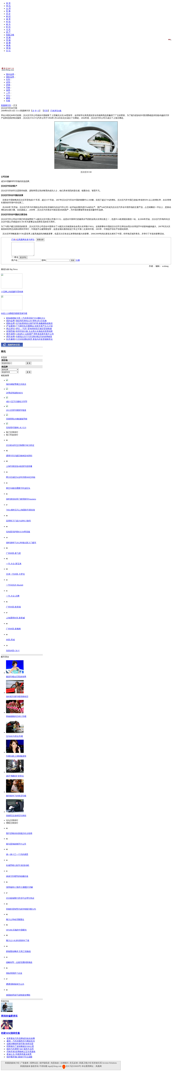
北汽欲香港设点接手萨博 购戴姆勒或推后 (34, 323)
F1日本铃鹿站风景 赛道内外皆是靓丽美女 (34, 339)
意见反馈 (74, 1063)
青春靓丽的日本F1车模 (16, 716)
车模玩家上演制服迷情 (16, 756)
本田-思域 (10, 640)
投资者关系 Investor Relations (104, 1063)
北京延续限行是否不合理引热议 (20, 898)
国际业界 (10, 77)
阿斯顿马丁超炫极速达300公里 (20, 1046)
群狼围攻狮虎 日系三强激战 (18, 951)
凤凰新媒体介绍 (12, 1063)
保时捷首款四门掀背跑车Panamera (21, 499)
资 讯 (8, 6)
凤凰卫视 (10, 35)
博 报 (8, 48)
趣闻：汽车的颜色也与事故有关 (21, 1041)
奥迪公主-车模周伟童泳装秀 (19, 1054)
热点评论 (11, 329)
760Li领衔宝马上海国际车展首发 (20, 510)
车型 (8, 80)
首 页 (8, 3)
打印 (46, 111)
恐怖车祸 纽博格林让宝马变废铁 (21, 1052)
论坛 (8, 95)
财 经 (8, 16)
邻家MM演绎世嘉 (10, 1033)
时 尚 (8, 27)
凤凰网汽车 (6, 105)
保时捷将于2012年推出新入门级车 (21, 543)
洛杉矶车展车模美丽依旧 (17, 696)
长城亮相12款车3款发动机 (17, 865)
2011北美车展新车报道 (16, 410)
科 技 (8, 22)
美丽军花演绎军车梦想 (16, 816)
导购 (8, 87)
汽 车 (8, 30)
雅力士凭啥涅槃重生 (15, 919)
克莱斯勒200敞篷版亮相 (16, 419)
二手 (8, 93)
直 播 (8, 43)
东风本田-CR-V (13, 651)
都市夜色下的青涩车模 (16, 796)
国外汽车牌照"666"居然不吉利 (20, 1049)
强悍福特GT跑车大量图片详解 (19, 887)
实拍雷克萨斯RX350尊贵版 (18, 532)
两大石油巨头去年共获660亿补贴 (20, 477)
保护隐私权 (44, 1063)
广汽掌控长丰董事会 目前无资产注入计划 (34, 326)
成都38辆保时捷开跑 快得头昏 (20, 1044)
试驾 (8, 82)
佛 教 (8, 45)
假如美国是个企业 (14, 973)
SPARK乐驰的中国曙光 (16, 930)
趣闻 (8, 98)
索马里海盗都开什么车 (16, 844)
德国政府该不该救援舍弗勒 (18, 995)
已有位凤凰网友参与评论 (23, 239)
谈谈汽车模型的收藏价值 (17, 876)
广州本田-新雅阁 (13, 629)
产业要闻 (11, 326)
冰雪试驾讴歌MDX (14, 393)
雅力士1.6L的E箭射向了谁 (17, 940)
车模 (8, 101)
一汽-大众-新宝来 (13, 564)
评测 (8, 85)
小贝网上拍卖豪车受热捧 (12, 292)
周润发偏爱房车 (9, 1016)
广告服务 (25, 1063)
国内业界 (10, 74)
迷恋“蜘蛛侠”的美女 (15, 776)
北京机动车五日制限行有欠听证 (20, 445)
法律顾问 (64, 1063)
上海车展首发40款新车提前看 (19, 466)
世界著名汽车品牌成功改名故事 (21, 1038)
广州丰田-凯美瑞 (13, 607)
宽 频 (8, 37)
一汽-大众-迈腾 (12, 596)
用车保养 (11, 336)
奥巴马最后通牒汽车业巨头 (18, 488)
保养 (8, 90)
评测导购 (11, 331)
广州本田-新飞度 (13, 553)
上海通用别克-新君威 (15, 618)
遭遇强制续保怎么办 (15, 984)
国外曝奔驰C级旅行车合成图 (19, 1057)
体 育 (8, 19)
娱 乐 (8, 24)
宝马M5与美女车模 (14, 736)
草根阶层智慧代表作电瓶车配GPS (21, 909)
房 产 (8, 32)
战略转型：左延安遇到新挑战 (19, 962)
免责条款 (55, 1063)
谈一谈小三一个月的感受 (17, 854)
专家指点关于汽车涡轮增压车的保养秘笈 (34, 336)
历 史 (8, 14)
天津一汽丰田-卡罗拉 (15, 574)
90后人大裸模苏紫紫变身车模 (14, 313)
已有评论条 (55, 111)
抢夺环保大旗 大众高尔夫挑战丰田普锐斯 (34, 331)
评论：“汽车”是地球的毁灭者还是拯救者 (34, 329)
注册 (78, 260)
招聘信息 (34, 1063)
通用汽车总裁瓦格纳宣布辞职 (19, 456)
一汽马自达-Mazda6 (14, 585)
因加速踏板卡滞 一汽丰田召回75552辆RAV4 (25, 318)
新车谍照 (11, 334)
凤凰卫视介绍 (85, 1063)
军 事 (8, 11)
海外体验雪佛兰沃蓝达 (16, 384)
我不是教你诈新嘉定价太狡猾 (19, 833)
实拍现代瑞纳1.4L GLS (16, 427)
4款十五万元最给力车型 (16, 401)
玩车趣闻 (11, 339)
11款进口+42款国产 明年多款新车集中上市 (35, 334)
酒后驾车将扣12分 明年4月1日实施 (31, 321)
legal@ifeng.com (54, 1066)
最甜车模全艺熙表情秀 (16, 677)
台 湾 (8, 8)
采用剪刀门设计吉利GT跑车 (18, 521)
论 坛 (8, 51)
